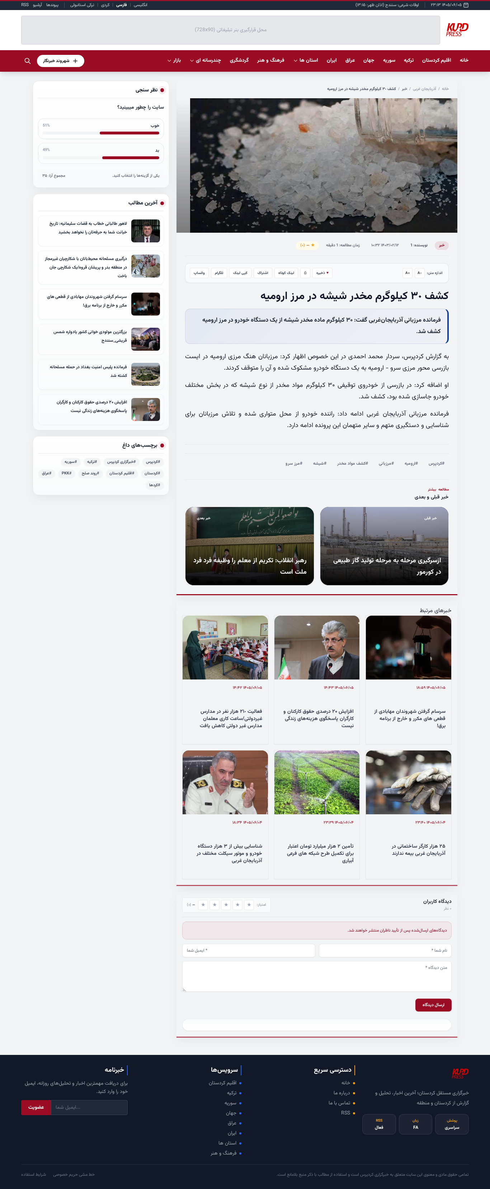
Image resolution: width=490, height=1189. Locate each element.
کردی (105, 5)
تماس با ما (339, 1103)
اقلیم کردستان (222, 1083)
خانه (464, 61)
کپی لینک (240, 273)
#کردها (154, 485)
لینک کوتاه (286, 273)
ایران (232, 1133)
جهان (231, 1113)
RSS (25, 5)
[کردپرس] (457, 30)
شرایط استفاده (33, 1175)
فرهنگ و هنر (223, 1153)
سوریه (230, 1103)
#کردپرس (436, 463)
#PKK (67, 473)
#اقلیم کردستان (122, 473)
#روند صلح (90, 473)
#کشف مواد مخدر (352, 463)
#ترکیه (92, 462)
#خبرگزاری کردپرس (121, 462)
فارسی (121, 5)
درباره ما (342, 1093)
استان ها (227, 1143)
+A (407, 273)
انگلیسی (140, 5)
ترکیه (231, 1093)
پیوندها (52, 5)
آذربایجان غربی (424, 89)
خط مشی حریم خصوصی (74, 1175)
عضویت (36, 1108)
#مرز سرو (294, 463)
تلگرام (219, 273)
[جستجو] (27, 61)
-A (420, 273)
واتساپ (199, 273)
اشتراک (263, 273)
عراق (232, 1123)
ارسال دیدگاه (433, 1005)
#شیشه (319, 463)
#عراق (47, 473)
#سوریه (71, 462)
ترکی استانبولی (82, 5)
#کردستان (152, 473)
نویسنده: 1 (419, 245)
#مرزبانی (386, 463)
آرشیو (37, 5)
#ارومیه (411, 463)
